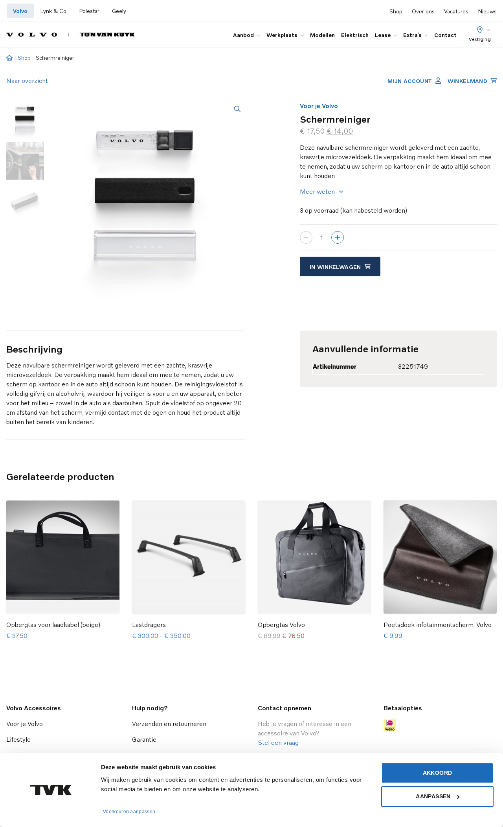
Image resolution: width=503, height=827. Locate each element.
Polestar (89, 10)
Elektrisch (355, 34)
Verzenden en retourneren (169, 724)
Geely (119, 10)
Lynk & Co (53, 10)
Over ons (423, 11)
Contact (445, 34)
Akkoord (437, 773)
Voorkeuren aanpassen (129, 811)
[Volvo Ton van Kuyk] (70, 35)
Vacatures (456, 11)
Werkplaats (281, 34)
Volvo (20, 10)
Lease (383, 34)
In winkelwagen (335, 266)
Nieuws (487, 11)
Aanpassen (433, 796)
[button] (237, 109)
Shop (395, 11)
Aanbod (243, 34)
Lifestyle (18, 739)
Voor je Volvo (319, 106)
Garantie (144, 739)
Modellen (322, 34)
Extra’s (412, 34)
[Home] (9, 58)
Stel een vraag (278, 742)
